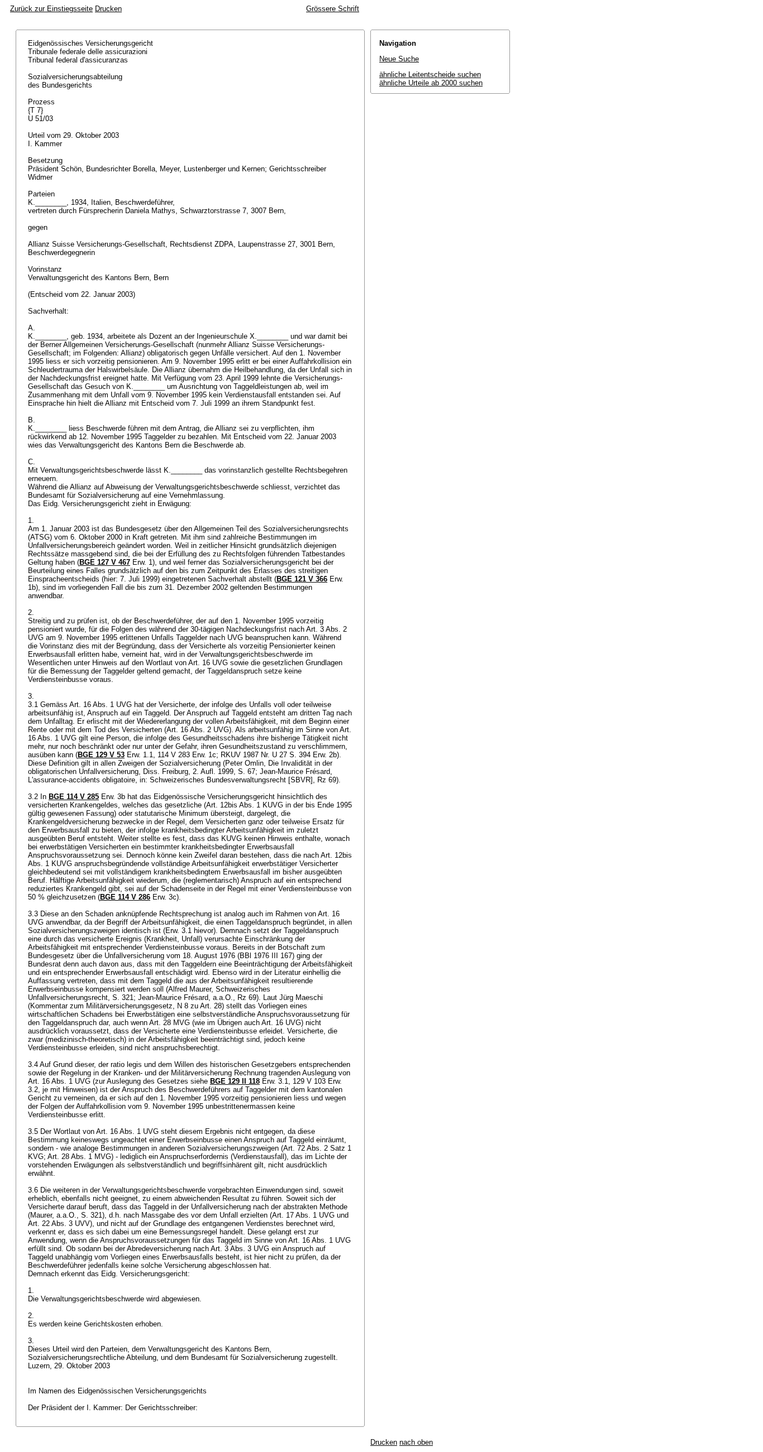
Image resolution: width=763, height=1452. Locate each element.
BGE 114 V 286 (125, 897)
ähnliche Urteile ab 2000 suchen (431, 83)
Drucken (108, 8)
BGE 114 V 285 (74, 796)
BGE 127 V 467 (104, 562)
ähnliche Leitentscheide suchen (430, 74)
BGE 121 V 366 (301, 579)
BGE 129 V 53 (101, 755)
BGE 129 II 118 (235, 1081)
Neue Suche (399, 59)
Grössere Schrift (332, 8)
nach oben (416, 1442)
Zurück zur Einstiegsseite (51, 8)
